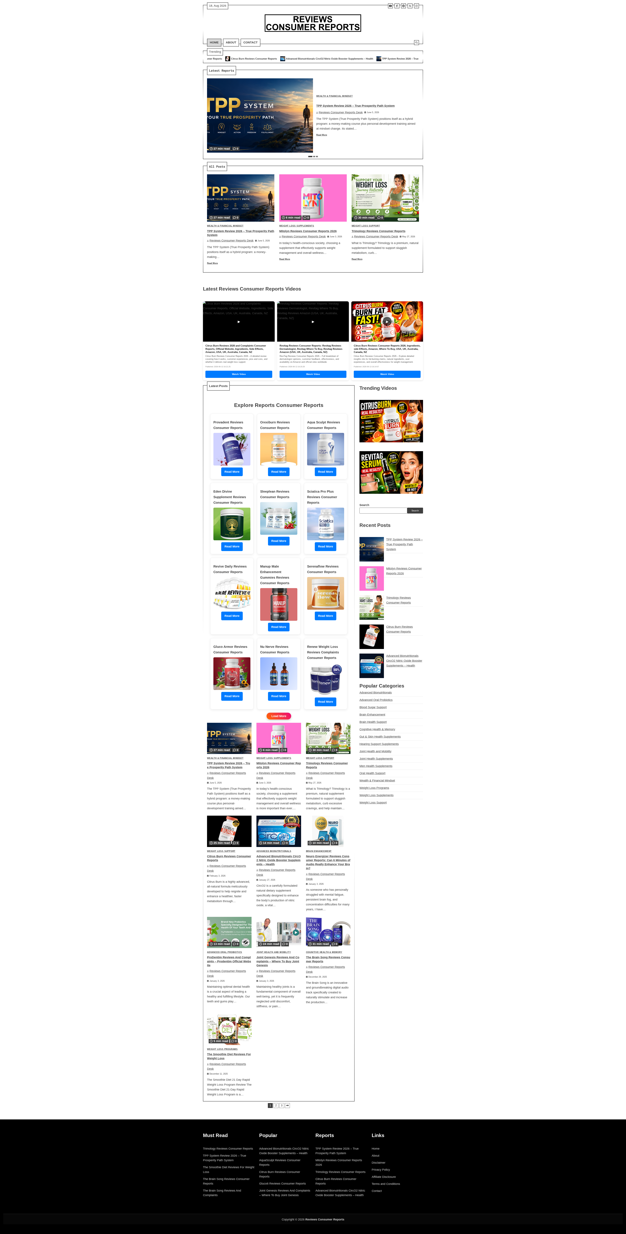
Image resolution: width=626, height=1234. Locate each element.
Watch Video (239, 374)
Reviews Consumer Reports (324, 1219)
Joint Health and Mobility (273, 952)
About (231, 42)
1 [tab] (310, 156)
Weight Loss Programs (222, 1049)
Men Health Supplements (375, 765)
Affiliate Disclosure (384, 1177)
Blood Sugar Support (373, 707)
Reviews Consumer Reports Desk (341, 112)
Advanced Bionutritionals (273, 851)
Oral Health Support (372, 773)
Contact (250, 42)
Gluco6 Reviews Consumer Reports (282, 1183)
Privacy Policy (381, 1169)
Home (214, 42)
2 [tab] (314, 156)
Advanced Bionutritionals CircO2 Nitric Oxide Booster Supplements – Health (278, 860)
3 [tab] (317, 156)
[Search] (416, 42)
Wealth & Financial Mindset (334, 96)
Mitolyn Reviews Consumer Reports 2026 (334, 58)
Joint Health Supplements (376, 758)
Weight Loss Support (366, 226)
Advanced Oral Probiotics (224, 952)
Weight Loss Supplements (296, 226)
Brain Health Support (373, 722)
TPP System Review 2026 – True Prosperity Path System (270, 58)
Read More (321, 135)
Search (364, 504)
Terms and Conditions (386, 1184)
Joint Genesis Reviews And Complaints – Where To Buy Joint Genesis (277, 961)
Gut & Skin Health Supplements (380, 736)
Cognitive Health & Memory (324, 952)
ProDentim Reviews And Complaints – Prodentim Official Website (229, 961)
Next (287, 1105)
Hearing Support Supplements (379, 743)
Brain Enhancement (319, 851)
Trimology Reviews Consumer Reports (389, 58)
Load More (278, 716)
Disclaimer (378, 1162)
